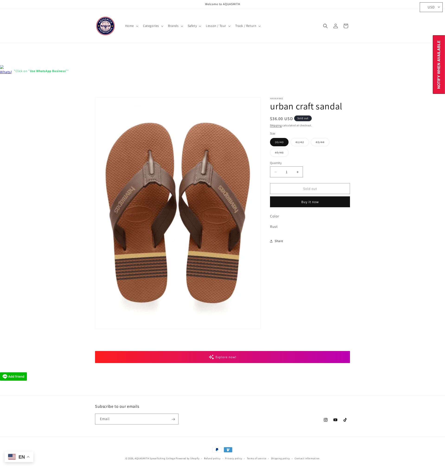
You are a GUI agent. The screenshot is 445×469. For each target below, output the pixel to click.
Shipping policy (280, 458)
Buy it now (310, 202)
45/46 (282, 153)
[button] (131, 26)
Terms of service (256, 458)
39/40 (282, 143)
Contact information (307, 458)
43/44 (322, 143)
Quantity (276, 163)
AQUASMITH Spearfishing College (155, 458)
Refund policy (212, 458)
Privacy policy (233, 458)
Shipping (276, 125)
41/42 (302, 143)
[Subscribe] (173, 419)
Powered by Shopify (188, 458)
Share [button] (279, 241)
